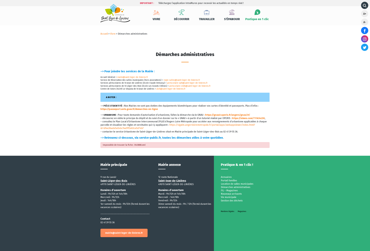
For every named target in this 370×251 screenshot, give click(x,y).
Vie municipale (228, 197)
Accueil (104, 33)
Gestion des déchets (232, 200)
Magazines (242, 211)
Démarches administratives (235, 187)
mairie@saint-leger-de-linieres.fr (132, 77)
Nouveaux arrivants (231, 193)
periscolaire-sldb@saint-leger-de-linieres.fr (190, 86)
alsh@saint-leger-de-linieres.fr (170, 89)
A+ (364, 13)
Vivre (156, 19)
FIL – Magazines (229, 190)
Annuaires (226, 177)
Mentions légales (227, 211)
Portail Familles (229, 180)
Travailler (206, 19)
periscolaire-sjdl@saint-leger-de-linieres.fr (187, 83)
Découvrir (181, 19)
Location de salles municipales (237, 183)
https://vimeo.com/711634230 (248, 118)
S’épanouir (232, 19)
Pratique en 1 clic (257, 19)
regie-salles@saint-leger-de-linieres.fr (182, 80)
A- (364, 22)
